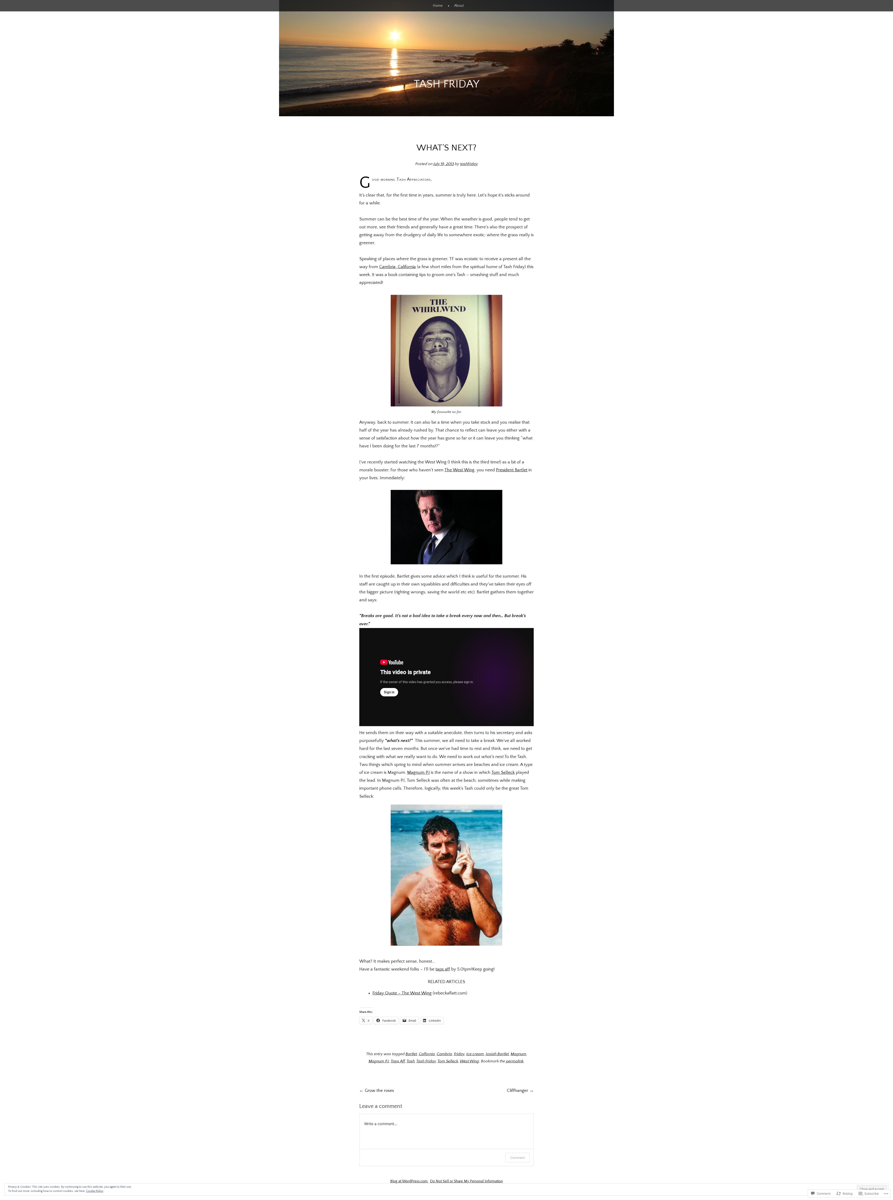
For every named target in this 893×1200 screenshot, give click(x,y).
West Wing (469, 1061)
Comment (517, 1158)
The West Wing (459, 470)
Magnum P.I (418, 772)
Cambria (444, 1054)
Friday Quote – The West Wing (402, 993)
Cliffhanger (520, 1090)
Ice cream (475, 1054)
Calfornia (427, 1054)
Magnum (518, 1054)
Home (438, 5)
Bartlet (411, 1054)
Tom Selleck (503, 772)
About (459, 5)
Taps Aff (398, 1061)
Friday (459, 1054)
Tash (411, 1061)
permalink (514, 1061)
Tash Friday (446, 84)
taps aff (443, 969)
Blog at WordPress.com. (409, 1181)
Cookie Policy (94, 1191)
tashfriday (469, 164)
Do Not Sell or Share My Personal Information (466, 1181)
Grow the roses (376, 1090)
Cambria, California (397, 266)
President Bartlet (511, 470)
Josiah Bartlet (497, 1054)
